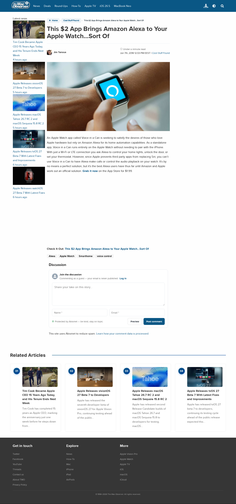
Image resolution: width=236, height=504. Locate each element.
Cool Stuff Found (71, 20)
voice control (104, 256)
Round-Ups (61, 6)
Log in (123, 278)
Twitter (16, 454)
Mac (68, 464)
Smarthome (85, 256)
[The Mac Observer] (20, 6)
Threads (17, 469)
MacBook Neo (122, 6)
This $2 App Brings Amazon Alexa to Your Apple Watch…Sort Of (107, 249)
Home (55, 20)
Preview (135, 321)
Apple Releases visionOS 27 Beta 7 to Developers (93, 393)
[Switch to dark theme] (214, 5)
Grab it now (90, 171)
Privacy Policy (20, 484)
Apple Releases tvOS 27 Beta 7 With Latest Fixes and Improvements (203, 395)
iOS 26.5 (105, 6)
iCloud (123, 479)
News (36, 6)
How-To (76, 6)
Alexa (52, 256)
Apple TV (90, 6)
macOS (123, 474)
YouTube (17, 464)
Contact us (18, 474)
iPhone (70, 469)
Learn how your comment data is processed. (122, 333)
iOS (122, 469)
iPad (68, 474)
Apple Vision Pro (129, 454)
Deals (47, 6)
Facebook (18, 459)
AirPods (70, 479)
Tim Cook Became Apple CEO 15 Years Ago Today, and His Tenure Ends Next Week (39, 397)
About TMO (19, 479)
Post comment (154, 321)
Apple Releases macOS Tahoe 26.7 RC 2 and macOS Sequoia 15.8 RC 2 (149, 395)
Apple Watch (67, 256)
